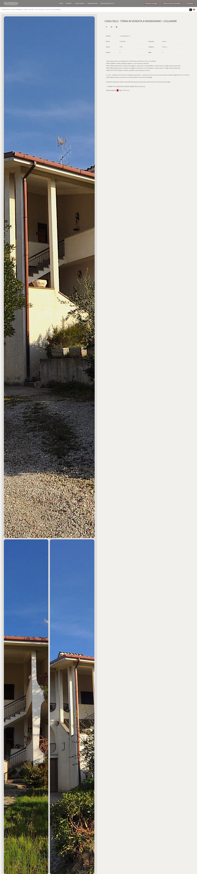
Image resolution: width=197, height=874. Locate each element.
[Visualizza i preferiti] (194, 10)
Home (61, 3)
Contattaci (190, 3)
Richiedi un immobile (151, 3)
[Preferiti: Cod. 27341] (106, 27)
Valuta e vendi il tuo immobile (172, 3)
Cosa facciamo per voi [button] (107, 3)
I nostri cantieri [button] (79, 3)
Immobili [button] (68, 3)
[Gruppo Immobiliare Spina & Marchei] (11, 3)
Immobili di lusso (92, 3)
